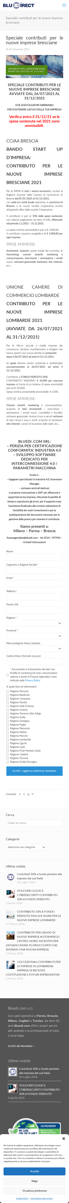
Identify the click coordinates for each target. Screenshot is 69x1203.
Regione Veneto (18, 702)
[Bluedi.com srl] (18, 5)
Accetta (34, 1171)
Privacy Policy (32, 680)
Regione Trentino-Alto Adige (25, 713)
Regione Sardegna (20, 721)
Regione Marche (19, 736)
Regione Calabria (19, 754)
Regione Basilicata (20, 695)
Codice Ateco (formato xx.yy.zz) (23, 656)
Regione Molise (18, 732)
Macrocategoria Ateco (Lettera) (23, 643)
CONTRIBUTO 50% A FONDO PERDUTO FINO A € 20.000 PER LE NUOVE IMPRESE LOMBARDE (39, 916)
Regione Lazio (17, 747)
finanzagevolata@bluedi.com (22, 538)
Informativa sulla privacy (41, 1198)
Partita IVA (12, 604)
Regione (10, 618)
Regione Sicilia (17, 717)
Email (9, 578)
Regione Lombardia (20, 739)
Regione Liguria (18, 743)
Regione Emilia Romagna (23, 762)
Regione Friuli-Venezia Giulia (25, 751)
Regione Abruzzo (19, 691)
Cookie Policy (22, 1198)
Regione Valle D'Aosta (22, 706)
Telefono (11, 591)
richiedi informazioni (34, 542)
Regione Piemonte (20, 728)
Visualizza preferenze (34, 1191)
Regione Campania (20, 699)
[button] (63, 1138)
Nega (34, 1181)
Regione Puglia (18, 725)
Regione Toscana (19, 758)
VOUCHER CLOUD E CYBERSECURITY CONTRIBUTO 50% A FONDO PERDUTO (37, 895)
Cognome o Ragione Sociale (21, 565)
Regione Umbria (18, 710)
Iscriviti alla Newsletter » (21, 1046)
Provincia (11, 630)
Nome (9, 551)
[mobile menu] (64, 5)
